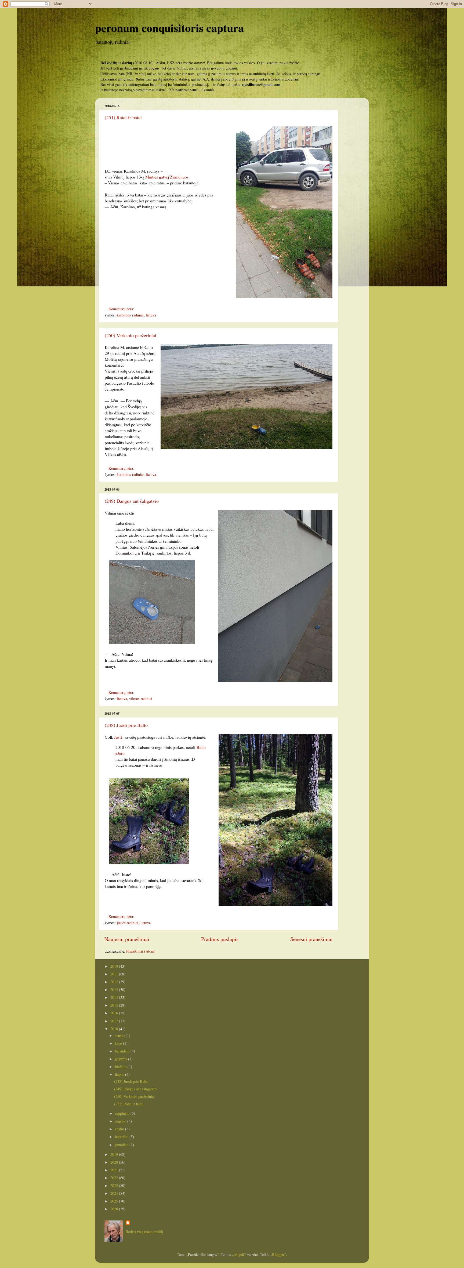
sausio (120, 1035)
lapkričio (122, 1136)
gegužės (121, 1058)
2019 (114, 1154)
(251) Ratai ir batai (123, 117)
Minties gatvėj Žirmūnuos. (167, 177)
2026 (114, 1208)
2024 (114, 1193)
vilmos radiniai (140, 698)
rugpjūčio (122, 1113)
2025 (114, 1201)
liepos (120, 1074)
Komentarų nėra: (121, 308)
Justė (117, 737)
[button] (218, 460)
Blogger (278, 1254)
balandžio (122, 1051)
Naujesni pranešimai (126, 939)
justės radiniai (127, 922)
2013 (114, 989)
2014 (114, 997)
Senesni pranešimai (311, 939)
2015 (114, 1005)
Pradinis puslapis (219, 939)
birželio (121, 1066)
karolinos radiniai (130, 315)
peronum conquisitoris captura (169, 27)
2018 (114, 1028)
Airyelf (239, 1254)
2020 (114, 1162)
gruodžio (122, 1144)
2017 (114, 1020)
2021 (114, 1169)
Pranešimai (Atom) (140, 951)
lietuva (151, 315)
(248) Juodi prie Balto (126, 725)
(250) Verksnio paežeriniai (130, 335)
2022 (114, 1177)
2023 (114, 1185)
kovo (119, 1043)
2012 (114, 981)
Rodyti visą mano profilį (144, 1231)
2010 (114, 966)
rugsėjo (121, 1121)
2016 (114, 1012)
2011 (114, 973)
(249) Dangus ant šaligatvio (132, 501)
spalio (120, 1128)
